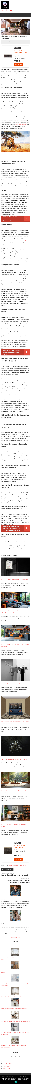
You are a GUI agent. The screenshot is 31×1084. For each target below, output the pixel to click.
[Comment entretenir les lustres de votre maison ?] (15, 746)
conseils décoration (12, 865)
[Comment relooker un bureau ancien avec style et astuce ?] (15, 813)
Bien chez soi (6, 10)
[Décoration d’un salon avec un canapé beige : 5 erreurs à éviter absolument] (15, 707)
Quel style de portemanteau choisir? (10, 683)
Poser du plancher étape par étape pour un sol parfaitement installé (15, 1021)
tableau (24, 865)
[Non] (29, 1079)
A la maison (5, 1060)
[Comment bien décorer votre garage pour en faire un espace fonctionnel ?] (15, 633)
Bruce (14, 41)
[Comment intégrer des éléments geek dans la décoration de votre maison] (15, 600)
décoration (19, 865)
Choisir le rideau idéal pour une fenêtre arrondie (11, 996)
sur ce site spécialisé (21, 124)
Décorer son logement (7, 869)
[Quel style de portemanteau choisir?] (15, 670)
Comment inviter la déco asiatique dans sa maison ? (14, 579)
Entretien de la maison (7, 1065)
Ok (16, 1081)
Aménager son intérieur (7, 1061)
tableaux (26, 240)
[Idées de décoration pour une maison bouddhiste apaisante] (15, 780)
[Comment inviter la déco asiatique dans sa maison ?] (15, 567)
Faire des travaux (6, 1066)
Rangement (5, 1069)
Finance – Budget (6, 1068)
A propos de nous (15, 937)
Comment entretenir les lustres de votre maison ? (14, 759)
